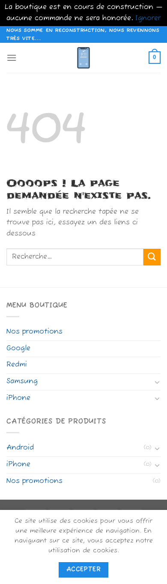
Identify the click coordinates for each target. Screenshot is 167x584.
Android (20, 448)
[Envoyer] (152, 257)
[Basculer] (157, 382)
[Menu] (11, 57)
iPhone (18, 398)
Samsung (22, 381)
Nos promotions (34, 332)
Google (18, 348)
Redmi (16, 365)
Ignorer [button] (148, 18)
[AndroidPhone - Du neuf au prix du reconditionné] (83, 58)
